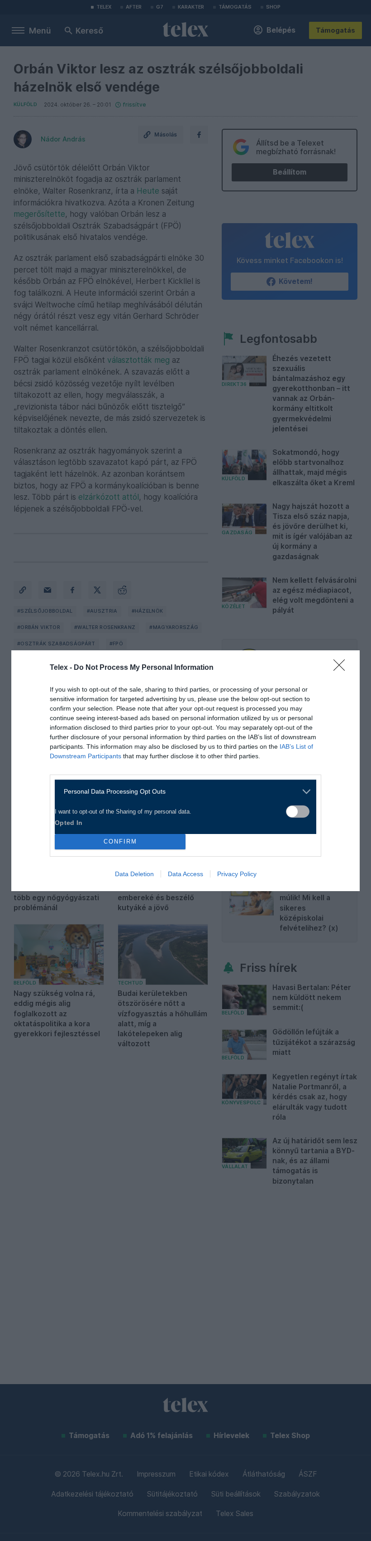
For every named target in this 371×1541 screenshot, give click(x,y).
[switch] (297, 811)
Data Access (185, 874)
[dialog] (185, 770)
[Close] (342, 668)
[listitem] (182, 791)
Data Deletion (134, 874)
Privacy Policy (237, 874)
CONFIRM (120, 841)
